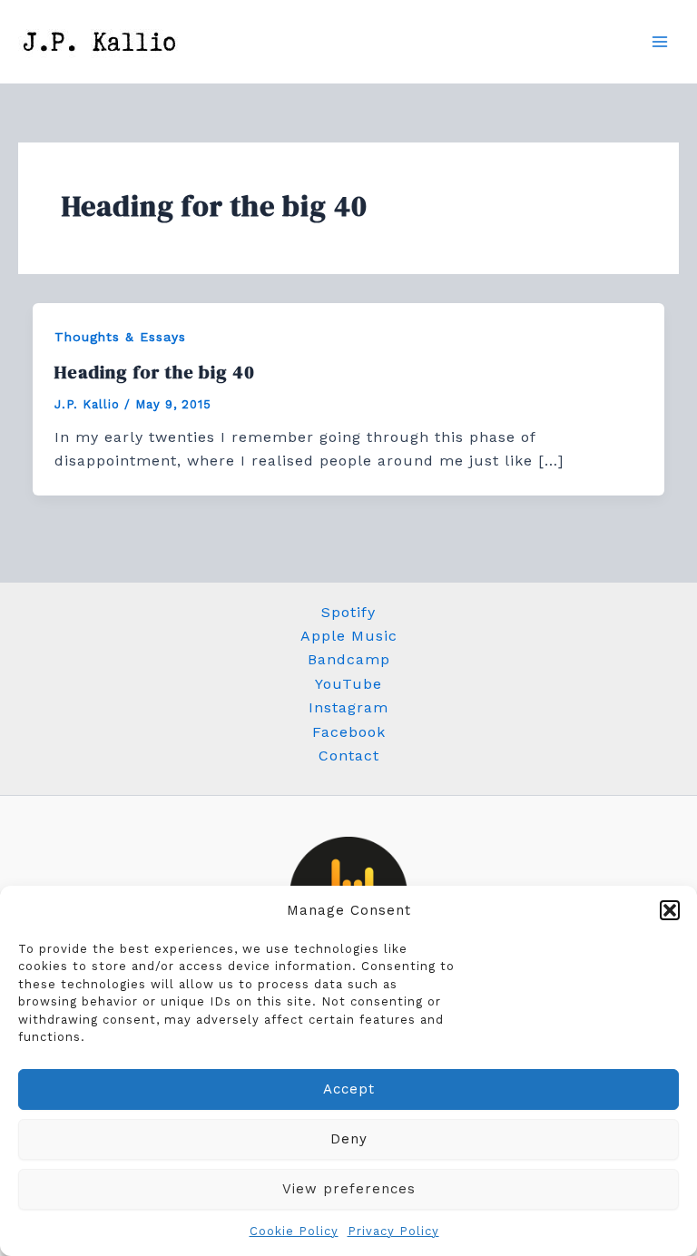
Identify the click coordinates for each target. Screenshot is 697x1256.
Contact (349, 755)
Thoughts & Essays (120, 336)
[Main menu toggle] (660, 42)
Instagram (348, 707)
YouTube (348, 683)
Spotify (348, 612)
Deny (349, 1139)
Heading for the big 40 (154, 372)
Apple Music (349, 635)
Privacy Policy (393, 1231)
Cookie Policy (294, 1231)
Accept (349, 1089)
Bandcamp (349, 659)
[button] (670, 910)
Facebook (349, 732)
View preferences (349, 1189)
